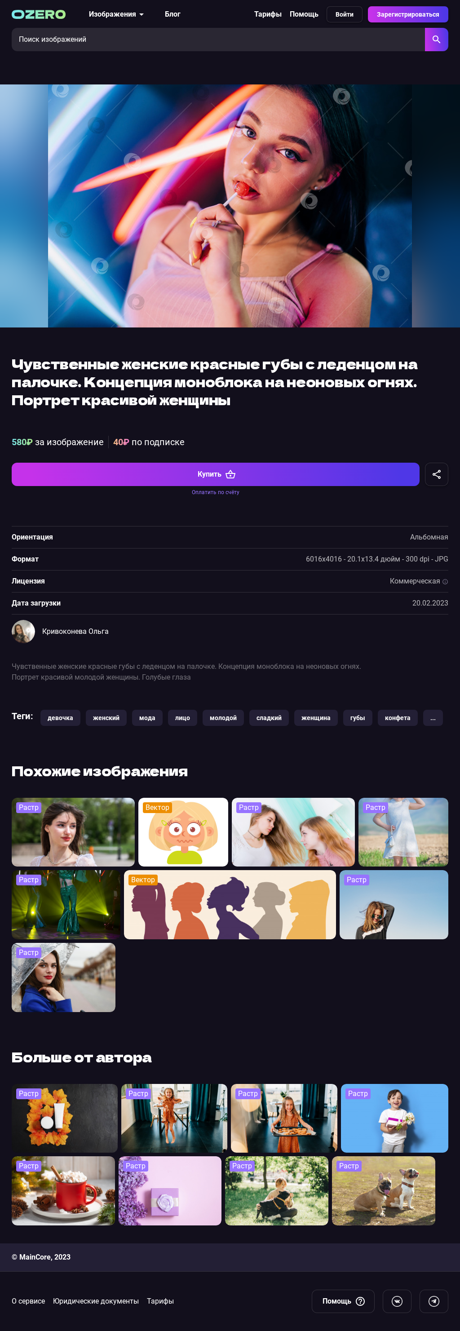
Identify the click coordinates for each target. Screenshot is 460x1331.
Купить (209, 474)
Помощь (304, 14)
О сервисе (28, 1301)
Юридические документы (96, 1301)
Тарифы (268, 14)
